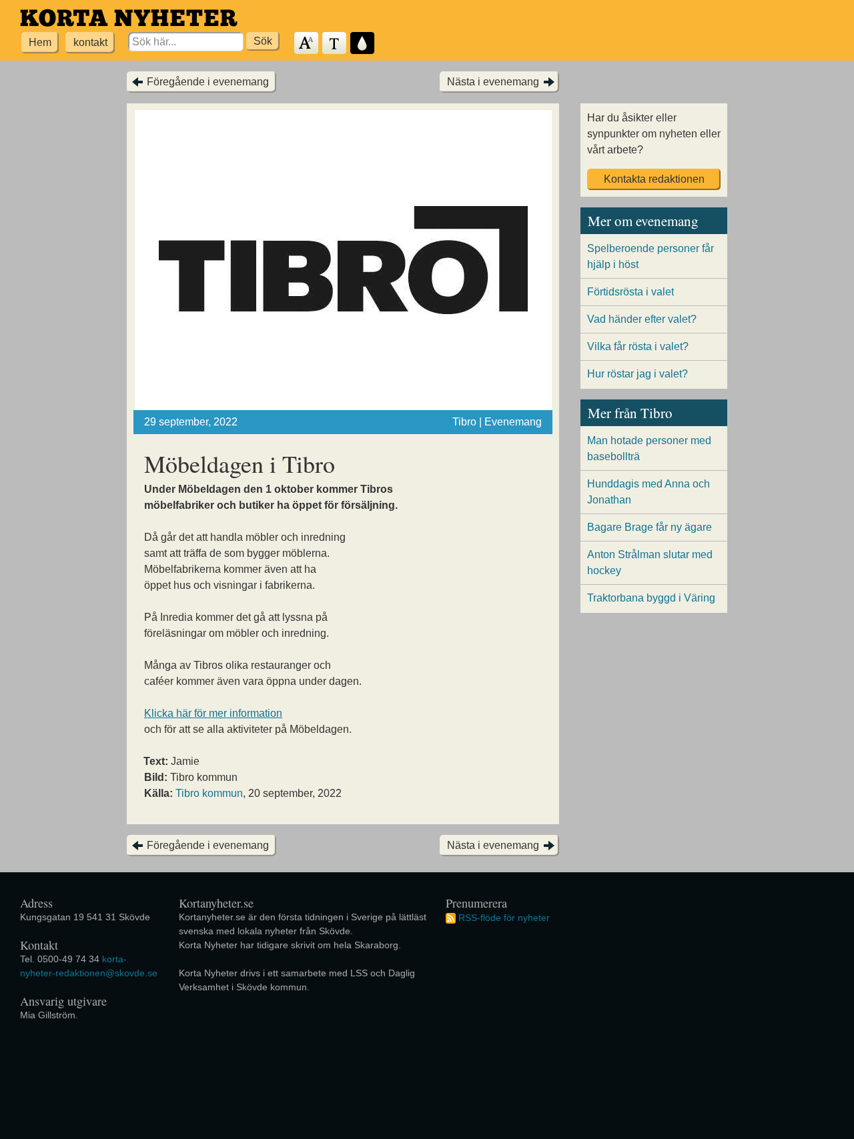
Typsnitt (335, 43)
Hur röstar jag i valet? (637, 373)
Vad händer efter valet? (642, 319)
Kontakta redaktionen (654, 179)
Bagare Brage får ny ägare (649, 527)
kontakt (90, 42)
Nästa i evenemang (493, 81)
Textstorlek (307, 43)
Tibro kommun (209, 793)
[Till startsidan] (129, 18)
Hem (40, 42)
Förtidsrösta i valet (630, 291)
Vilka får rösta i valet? (638, 346)
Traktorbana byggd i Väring (651, 598)
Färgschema (363, 43)
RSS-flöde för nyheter (504, 917)
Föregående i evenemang (208, 81)
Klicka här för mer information (213, 713)
